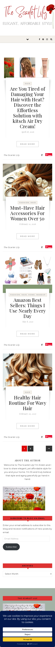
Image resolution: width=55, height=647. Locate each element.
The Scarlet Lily (12, 155)
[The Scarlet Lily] (27, 16)
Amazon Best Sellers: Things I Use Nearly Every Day (27, 308)
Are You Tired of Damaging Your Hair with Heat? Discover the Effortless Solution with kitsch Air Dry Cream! (27, 107)
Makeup (40, 295)
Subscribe (11, 546)
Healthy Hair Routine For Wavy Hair (27, 402)
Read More (27, 144)
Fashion (24, 203)
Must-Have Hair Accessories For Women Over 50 (27, 213)
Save (50, 155)
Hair (27, 84)
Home (31, 295)
